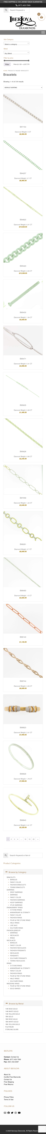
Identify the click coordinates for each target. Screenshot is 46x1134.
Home (5, 70)
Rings (12, 938)
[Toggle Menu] (43, 32)
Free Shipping (9, 1082)
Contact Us (15, 1057)
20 (33, 839)
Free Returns (8, 1084)
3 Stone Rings (16, 910)
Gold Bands (15, 988)
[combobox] (16, 43)
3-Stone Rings (16, 966)
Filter (7, 64)
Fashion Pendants (18, 950)
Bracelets (11, 877)
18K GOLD (9, 1016)
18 (25, 839)
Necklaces (14, 935)
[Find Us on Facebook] (8, 1113)
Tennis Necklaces (17, 961)
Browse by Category (17, 872)
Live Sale (13, 925)
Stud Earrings (16, 905)
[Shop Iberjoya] (23, 23)
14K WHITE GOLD (11, 1011)
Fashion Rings (16, 918)
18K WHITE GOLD (11, 1022)
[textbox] (16, 44)
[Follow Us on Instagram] (16, 1113)
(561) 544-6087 (13, 1062)
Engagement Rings (15, 907)
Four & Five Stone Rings (20, 920)
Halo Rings (14, 923)
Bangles (13, 879)
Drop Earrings (16, 892)
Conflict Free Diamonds (12, 1077)
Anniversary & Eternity (20, 912)
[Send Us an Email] (5, 1113)
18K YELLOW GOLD (12, 1024)
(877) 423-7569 (24, 5)
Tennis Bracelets (17, 887)
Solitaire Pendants (18, 958)
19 (29, 839)
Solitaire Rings (16, 928)
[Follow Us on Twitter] (12, 1113)
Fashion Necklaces (18, 948)
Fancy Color (15, 882)
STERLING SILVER (11, 1029)
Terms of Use (8, 1099)
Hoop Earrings (16, 902)
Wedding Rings (13, 983)
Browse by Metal (16, 1003)
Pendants (14, 956)
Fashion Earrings (17, 900)
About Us (7, 1074)
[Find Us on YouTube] (19, 1113)
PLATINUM (9, 1027)
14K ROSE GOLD (11, 1009)
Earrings (10, 890)
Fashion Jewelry (13, 930)
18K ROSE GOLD (11, 1019)
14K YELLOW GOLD (12, 1014)
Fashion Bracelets (18, 885)
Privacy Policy (9, 1097)
